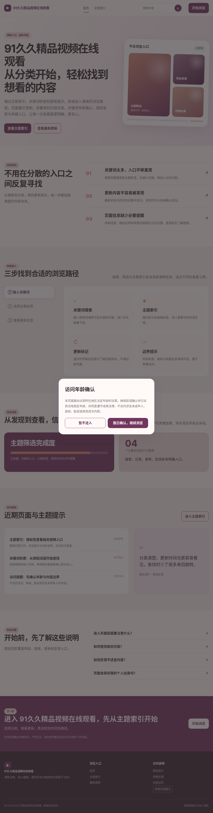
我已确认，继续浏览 (128, 423)
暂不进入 (85, 423)
